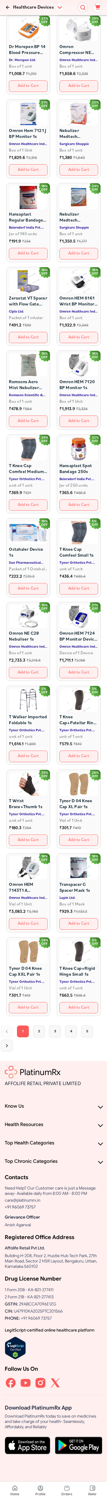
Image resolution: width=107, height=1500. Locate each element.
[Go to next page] (7, 1046)
